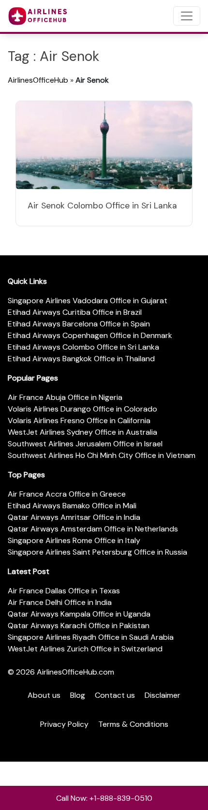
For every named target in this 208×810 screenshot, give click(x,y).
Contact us (115, 695)
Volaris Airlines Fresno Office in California (79, 420)
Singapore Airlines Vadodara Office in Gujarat (87, 300)
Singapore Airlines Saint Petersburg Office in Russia (97, 552)
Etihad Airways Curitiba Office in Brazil (75, 312)
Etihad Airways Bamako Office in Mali (72, 506)
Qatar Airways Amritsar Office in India (74, 517)
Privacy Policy (64, 724)
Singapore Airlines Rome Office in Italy (74, 540)
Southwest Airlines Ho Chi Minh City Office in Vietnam (101, 455)
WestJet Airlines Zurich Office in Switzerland (85, 649)
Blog (77, 695)
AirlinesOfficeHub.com (75, 672)
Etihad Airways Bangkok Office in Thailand (81, 358)
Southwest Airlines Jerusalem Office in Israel (85, 444)
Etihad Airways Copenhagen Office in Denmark (90, 335)
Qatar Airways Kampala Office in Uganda (79, 614)
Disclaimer (162, 695)
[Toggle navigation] (186, 16)
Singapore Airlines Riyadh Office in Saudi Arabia (91, 637)
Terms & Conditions (133, 724)
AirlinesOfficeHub (38, 80)
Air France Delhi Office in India (60, 602)
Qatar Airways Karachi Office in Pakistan (78, 625)
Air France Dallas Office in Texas (64, 591)
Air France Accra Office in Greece (67, 494)
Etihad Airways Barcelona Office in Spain (79, 324)
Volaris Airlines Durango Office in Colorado (82, 409)
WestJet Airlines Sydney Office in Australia (82, 432)
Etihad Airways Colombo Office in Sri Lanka (83, 347)
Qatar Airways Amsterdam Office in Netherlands (93, 529)
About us (44, 695)
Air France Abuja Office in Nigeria (65, 397)
